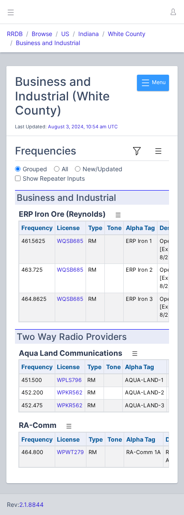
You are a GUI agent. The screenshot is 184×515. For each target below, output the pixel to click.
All (65, 169)
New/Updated (102, 169)
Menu (158, 82)
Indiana (88, 33)
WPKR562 (70, 392)
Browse (42, 33)
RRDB (15, 33)
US (65, 33)
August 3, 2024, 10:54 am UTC (83, 127)
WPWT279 (70, 452)
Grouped (35, 169)
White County (126, 33)
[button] (173, 12)
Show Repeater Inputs (54, 178)
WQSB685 (70, 241)
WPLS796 (69, 380)
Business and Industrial (48, 42)
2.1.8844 (31, 504)
